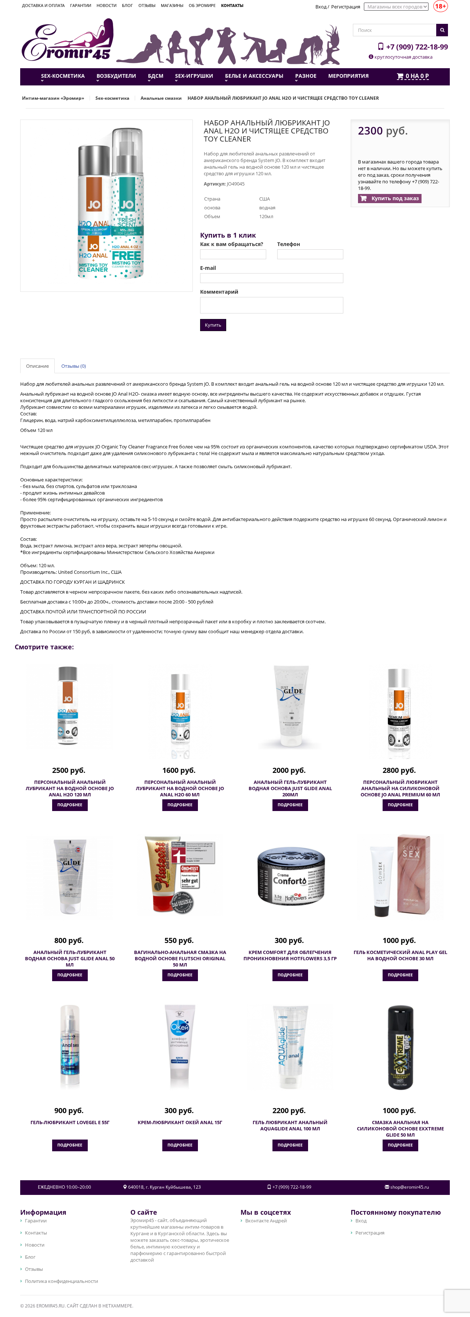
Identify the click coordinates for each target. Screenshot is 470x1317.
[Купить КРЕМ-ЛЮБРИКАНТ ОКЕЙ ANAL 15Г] (180, 1047)
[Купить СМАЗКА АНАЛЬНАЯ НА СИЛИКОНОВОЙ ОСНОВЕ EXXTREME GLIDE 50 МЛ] (400, 1047)
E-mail (208, 268)
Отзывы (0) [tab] (73, 366)
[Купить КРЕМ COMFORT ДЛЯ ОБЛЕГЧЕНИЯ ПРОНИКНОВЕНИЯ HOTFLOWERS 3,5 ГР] (290, 877)
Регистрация (345, 6)
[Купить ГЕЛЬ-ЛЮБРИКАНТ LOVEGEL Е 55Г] (69, 1047)
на (417, 76)
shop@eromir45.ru (409, 1187)
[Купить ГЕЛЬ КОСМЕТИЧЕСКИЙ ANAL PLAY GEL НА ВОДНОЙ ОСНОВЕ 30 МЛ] (400, 877)
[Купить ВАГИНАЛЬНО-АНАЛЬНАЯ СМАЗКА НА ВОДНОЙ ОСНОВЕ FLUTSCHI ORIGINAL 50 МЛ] (180, 875)
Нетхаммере (117, 1306)
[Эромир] (67, 39)
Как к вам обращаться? (231, 244)
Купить (213, 325)
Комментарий (219, 292)
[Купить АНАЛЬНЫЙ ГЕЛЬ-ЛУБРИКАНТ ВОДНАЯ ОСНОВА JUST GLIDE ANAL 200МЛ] (290, 707)
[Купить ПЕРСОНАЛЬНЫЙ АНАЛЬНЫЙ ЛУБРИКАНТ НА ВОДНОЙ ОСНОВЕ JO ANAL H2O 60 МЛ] (180, 711)
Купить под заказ (394, 198)
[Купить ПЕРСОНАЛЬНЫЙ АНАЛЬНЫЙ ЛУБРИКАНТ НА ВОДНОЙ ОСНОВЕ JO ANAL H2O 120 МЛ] (69, 706)
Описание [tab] (37, 366)
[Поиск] (442, 30)
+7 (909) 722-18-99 (416, 46)
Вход (320, 6)
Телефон (288, 244)
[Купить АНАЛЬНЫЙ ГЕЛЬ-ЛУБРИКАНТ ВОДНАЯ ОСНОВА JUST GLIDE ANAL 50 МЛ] (69, 877)
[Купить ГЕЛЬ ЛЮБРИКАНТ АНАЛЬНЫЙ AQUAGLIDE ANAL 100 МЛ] (290, 1047)
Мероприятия (348, 76)
